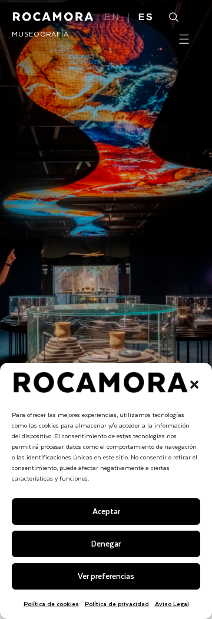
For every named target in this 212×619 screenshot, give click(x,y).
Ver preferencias (106, 576)
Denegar (106, 543)
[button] (194, 384)
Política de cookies (51, 603)
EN (112, 17)
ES (146, 17)
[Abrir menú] (184, 39)
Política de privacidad (117, 603)
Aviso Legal (172, 603)
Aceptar (106, 511)
